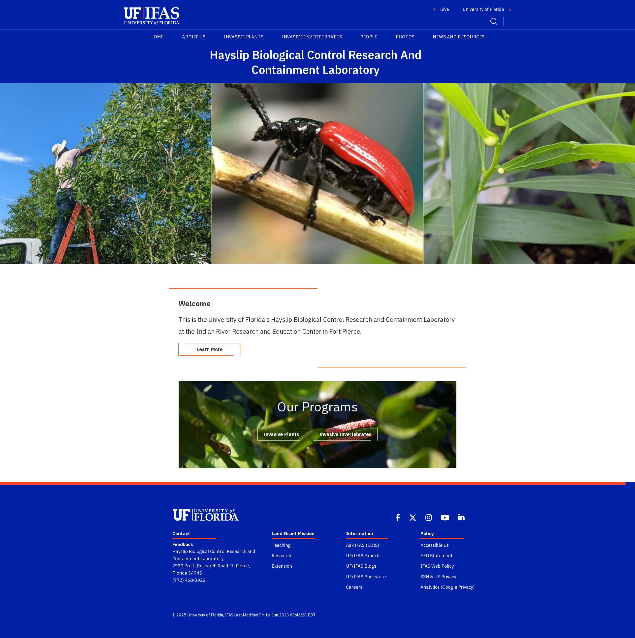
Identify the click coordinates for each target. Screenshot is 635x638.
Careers (354, 587)
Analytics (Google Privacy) (447, 587)
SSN (424, 577)
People (368, 37)
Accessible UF (434, 545)
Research (281, 555)
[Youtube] (445, 517)
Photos (405, 37)
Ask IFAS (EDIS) (362, 545)
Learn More (209, 349)
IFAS (229, 614)
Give (444, 9)
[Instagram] (429, 517)
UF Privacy (445, 577)
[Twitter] (413, 517)
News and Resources (459, 37)
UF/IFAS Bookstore (366, 577)
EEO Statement (436, 555)
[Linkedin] (462, 517)
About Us (193, 37)
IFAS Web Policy (437, 566)
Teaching (281, 545)
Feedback (182, 544)
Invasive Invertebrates (312, 37)
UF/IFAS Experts (363, 555)
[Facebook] (398, 517)
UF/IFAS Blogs (361, 566)
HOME (157, 37)
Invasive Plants (243, 37)
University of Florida (483, 9)
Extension (282, 566)
